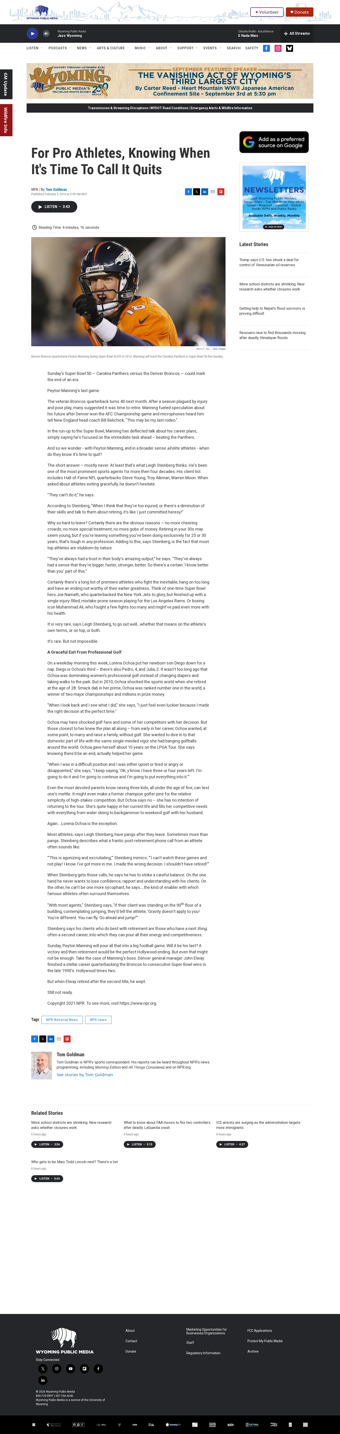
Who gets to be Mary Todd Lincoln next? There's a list (74, 1162)
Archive (253, 1351)
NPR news (98, 1020)
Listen (33, 48)
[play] (32, 33)
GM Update (6, 84)
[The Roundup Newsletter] (274, 197)
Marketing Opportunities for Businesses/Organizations (206, 1331)
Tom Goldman (56, 189)
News (82, 48)
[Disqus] (170, 1251)
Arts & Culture (111, 48)
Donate (301, 12)
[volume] (46, 33)
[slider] (53, 33)
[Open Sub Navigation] (42, 48)
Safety (251, 48)
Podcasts (58, 48)
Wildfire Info (6, 120)
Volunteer (268, 12)
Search (234, 48)
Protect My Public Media (265, 1341)
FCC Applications (259, 1330)
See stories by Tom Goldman (85, 1074)
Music (140, 48)
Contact (131, 1341)
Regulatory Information (203, 1353)
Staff (190, 1342)
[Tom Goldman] (41, 1065)
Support (185, 48)
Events (210, 48)
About (161, 48)
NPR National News (62, 1020)
